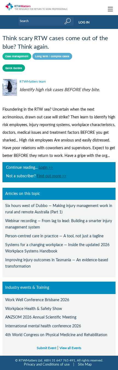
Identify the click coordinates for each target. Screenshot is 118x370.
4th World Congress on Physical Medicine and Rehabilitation (56, 335)
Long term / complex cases (52, 56)
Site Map (85, 364)
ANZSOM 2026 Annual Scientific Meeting (40, 317)
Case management (16, 56)
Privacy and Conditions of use (47, 364)
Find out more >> (51, 176)
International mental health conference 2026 (43, 326)
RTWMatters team (32, 81)
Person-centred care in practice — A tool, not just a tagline (54, 236)
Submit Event (46, 348)
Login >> (46, 168)
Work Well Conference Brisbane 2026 (37, 300)
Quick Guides (13, 68)
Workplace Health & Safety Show (33, 309)
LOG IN (83, 22)
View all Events (70, 348)
